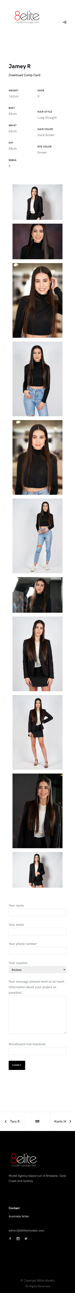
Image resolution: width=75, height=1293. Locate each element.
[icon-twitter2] (26, 1238)
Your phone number (23, 944)
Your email (16, 925)
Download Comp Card (24, 75)
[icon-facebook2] (11, 1238)
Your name (16, 906)
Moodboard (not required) (27, 1044)
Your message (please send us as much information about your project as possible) (36, 987)
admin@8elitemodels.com (26, 1230)
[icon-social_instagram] (19, 1238)
